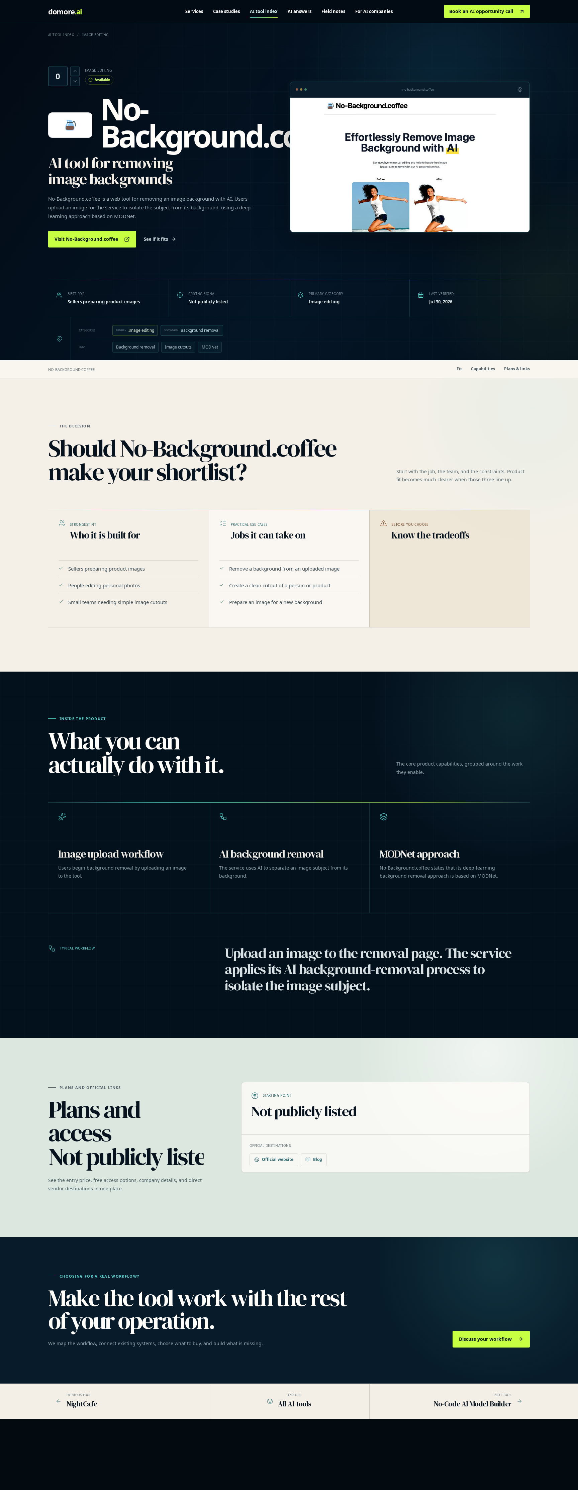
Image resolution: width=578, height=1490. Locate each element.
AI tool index (264, 11)
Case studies (226, 11)
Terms (449, 1472)
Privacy (450, 1463)
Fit (459, 369)
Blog (317, 1159)
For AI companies (374, 11)
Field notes (333, 11)
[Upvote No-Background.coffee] (75, 71)
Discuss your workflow (485, 1339)
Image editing (135, 330)
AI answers (299, 11)
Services (194, 11)
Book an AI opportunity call (481, 11)
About (449, 1454)
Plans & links (517, 369)
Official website (277, 1159)
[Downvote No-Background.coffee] (75, 81)
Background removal (191, 330)
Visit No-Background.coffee (86, 239)
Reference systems (255, 1463)
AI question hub (355, 1463)
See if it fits (156, 239)
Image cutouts (178, 347)
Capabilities (483, 369)
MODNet (210, 347)
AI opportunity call (254, 1472)
